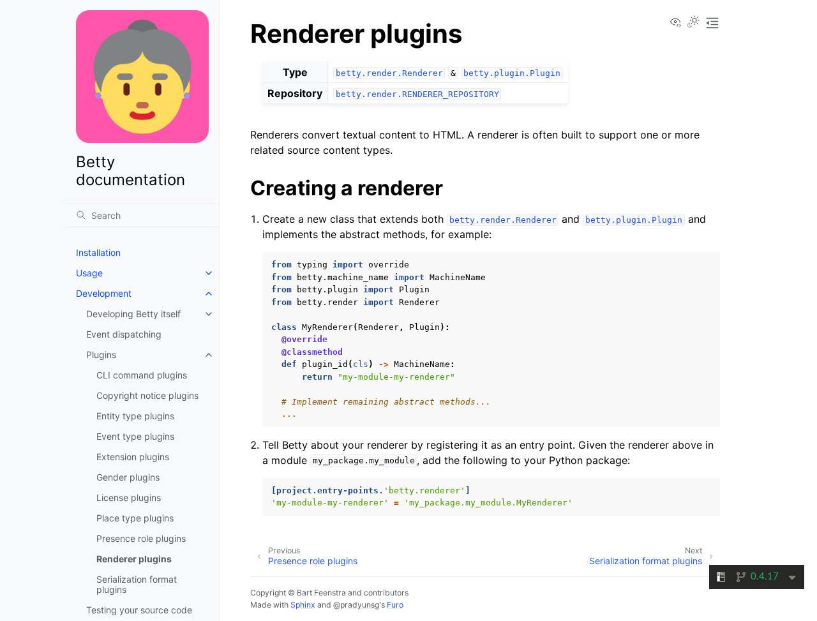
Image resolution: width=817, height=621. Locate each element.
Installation (98, 252)
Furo (395, 605)
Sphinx (302, 605)
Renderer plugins (134, 558)
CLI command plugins (141, 375)
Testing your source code (139, 609)
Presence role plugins (141, 538)
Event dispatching (123, 334)
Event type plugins (135, 436)
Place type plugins (135, 518)
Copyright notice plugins (147, 395)
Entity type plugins (135, 415)
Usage (89, 272)
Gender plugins (128, 477)
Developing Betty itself (133, 313)
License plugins (128, 497)
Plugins (101, 354)
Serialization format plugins (136, 584)
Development (103, 293)
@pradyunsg (356, 605)
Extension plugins (132, 456)
